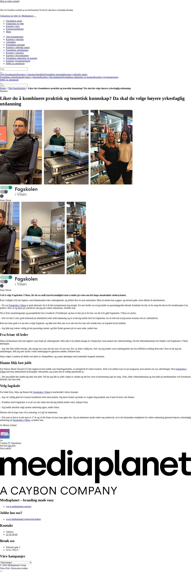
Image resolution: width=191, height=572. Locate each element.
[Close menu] (1, 83)
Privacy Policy (5, 568)
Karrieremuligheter (15, 29)
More (8, 31)
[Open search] (1, 72)
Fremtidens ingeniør (15, 45)
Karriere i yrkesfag (15, 39)
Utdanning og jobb (16, 16)
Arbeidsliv (11, 42)
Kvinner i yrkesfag (15, 53)
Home (3, 88)
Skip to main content (9, 1)
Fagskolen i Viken (17, 305)
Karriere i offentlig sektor (18, 47)
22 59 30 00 (11, 534)
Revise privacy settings (19, 568)
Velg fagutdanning (14, 36)
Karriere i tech (12, 26)
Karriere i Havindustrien (17, 55)
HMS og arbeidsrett (15, 63)
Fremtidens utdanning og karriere (21, 58)
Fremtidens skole (14, 21)
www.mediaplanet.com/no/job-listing (23, 519)
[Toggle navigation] (35, 16)
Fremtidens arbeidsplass (17, 50)
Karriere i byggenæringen (18, 61)
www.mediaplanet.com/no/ (18, 506)
